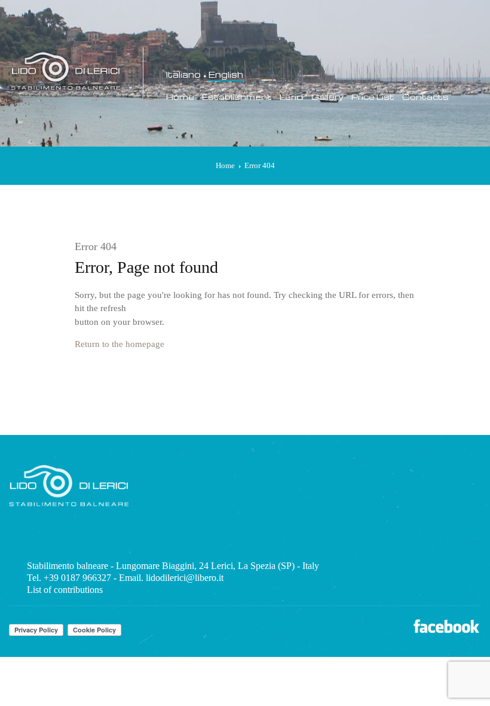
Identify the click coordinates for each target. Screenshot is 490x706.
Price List (372, 97)
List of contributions (65, 590)
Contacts (425, 97)
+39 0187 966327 (77, 578)
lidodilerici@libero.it (184, 578)
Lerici (292, 97)
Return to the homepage (119, 344)
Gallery (327, 97)
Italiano (183, 75)
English (226, 75)
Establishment (237, 97)
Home (180, 97)
